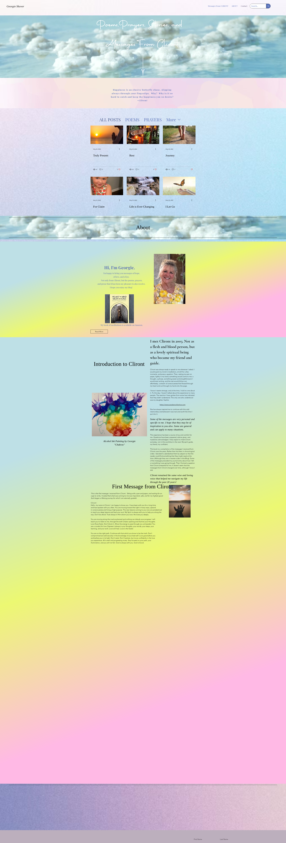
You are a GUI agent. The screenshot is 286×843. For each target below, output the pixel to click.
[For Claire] (106, 186)
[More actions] (120, 149)
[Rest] (143, 135)
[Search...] (268, 6)
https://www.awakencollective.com (172, 405)
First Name (198, 839)
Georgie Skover (15, 6)
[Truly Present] (106, 135)
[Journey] (179, 135)
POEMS (132, 119)
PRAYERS (153, 119)
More (171, 119)
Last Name (224, 839)
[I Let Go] (179, 186)
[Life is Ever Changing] (143, 186)
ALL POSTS (110, 119)
